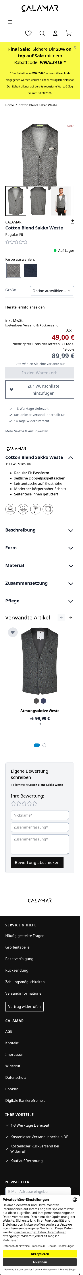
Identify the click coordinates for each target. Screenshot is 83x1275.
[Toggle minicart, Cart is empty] (68, 33)
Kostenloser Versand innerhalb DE (39, 1136)
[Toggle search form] (42, 33)
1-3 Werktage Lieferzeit (30, 1125)
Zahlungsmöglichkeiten (25, 981)
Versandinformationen (24, 993)
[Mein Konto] (55, 33)
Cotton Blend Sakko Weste (38, 105)
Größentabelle (17, 947)
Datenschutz (16, 1077)
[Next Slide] (70, 617)
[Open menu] (10, 22)
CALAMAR (13, 222)
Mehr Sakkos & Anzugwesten (26, 431)
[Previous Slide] (61, 617)
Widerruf (12, 1065)
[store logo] (39, 8)
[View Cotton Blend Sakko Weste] (15, 201)
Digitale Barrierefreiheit (25, 1100)
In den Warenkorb (40, 372)
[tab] (37, 745)
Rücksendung (16, 970)
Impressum (15, 1054)
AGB (8, 1031)
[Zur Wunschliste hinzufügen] (13, 632)
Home (9, 105)
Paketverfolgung (19, 958)
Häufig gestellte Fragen (24, 935)
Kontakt (12, 1042)
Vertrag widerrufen (24, 1006)
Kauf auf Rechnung (27, 1160)
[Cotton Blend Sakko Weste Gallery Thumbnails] (39, 201)
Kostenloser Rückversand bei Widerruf (34, 1149)
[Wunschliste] (28, 33)
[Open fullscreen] (39, 157)
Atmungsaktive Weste (39, 710)
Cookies (12, 1089)
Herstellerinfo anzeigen (25, 307)
